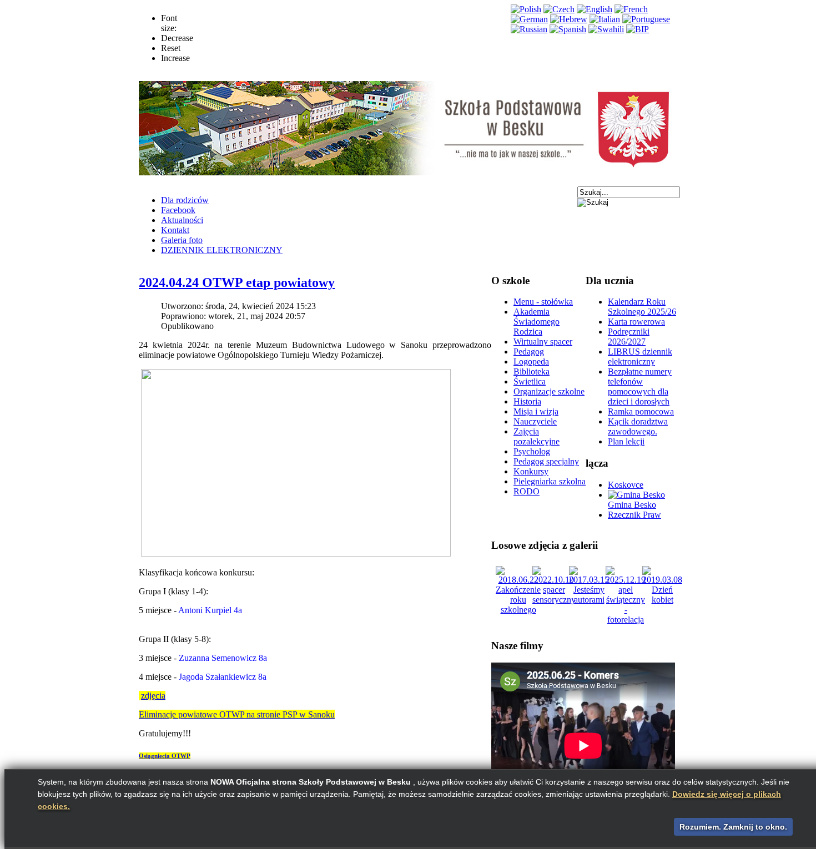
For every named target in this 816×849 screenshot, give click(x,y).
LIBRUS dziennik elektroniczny (640, 356)
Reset (170, 48)
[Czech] (559, 9)
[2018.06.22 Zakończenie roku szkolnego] (518, 609)
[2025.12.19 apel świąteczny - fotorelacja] (626, 619)
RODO (526, 491)
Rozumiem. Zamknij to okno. (733, 826)
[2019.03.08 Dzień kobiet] (662, 599)
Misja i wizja (535, 411)
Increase (175, 58)
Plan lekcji (626, 441)
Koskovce (625, 484)
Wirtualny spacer (542, 341)
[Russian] (529, 29)
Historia (527, 401)
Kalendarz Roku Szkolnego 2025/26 (642, 306)
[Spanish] (568, 29)
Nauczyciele (535, 421)
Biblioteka (531, 371)
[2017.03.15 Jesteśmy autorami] (589, 599)
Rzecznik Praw (634, 514)
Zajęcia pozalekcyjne (536, 436)
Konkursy (530, 471)
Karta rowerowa (636, 321)
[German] (529, 19)
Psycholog (531, 451)
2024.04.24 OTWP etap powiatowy (237, 282)
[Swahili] (606, 29)
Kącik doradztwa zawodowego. (638, 426)
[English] (594, 9)
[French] (631, 9)
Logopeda (531, 361)
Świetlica (529, 381)
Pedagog (528, 351)
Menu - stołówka (543, 301)
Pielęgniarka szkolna (549, 481)
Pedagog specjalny (546, 461)
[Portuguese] (646, 19)
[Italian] (605, 19)
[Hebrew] (568, 19)
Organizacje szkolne (549, 391)
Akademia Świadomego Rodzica (536, 321)
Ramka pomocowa (641, 411)
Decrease (177, 38)
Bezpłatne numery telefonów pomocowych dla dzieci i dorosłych (640, 386)
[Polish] (526, 9)
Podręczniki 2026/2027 (628, 336)
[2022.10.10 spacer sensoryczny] (554, 599)
